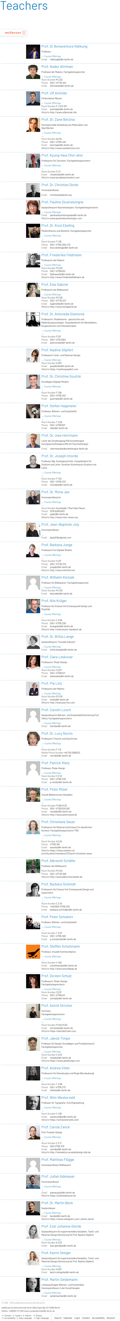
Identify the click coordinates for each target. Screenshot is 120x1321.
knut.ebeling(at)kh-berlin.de (64, 247)
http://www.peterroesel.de (63, 814)
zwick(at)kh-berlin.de (60, 1149)
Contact (86, 1317)
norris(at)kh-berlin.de (60, 755)
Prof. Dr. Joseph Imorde (59, 456)
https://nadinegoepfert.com (64, 369)
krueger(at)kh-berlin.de (61, 626)
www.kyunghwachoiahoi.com (65, 177)
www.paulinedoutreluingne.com (66, 218)
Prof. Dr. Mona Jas (55, 492)
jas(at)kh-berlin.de (59, 514)
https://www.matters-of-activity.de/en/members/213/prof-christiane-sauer (66, 852)
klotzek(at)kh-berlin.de (61, 593)
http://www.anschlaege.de (63, 968)
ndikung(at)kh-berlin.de (61, 59)
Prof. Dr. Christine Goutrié (61, 376)
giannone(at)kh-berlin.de (62, 342)
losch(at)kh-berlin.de (60, 726)
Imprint (28, 1315)
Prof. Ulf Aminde (54, 93)
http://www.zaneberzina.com (65, 148)
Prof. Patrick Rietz (55, 763)
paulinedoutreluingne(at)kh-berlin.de (68, 215)
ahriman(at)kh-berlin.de (62, 85)
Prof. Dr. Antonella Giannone (63, 314)
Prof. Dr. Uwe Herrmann (59, 435)
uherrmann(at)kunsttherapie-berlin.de (69, 448)
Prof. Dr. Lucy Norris (57, 733)
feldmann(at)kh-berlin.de (62, 274)
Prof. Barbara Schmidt (58, 884)
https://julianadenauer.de (63, 1195)
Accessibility (98, 1317)
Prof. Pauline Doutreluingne (62, 202)
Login (77, 1317)
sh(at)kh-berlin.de (59, 428)
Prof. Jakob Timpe (55, 1038)
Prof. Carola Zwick (55, 1127)
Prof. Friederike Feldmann (61, 255)
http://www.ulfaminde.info (63, 112)
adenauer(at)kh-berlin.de (62, 1192)
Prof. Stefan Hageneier (58, 406)
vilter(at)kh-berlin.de (60, 1090)
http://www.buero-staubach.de (66, 629)
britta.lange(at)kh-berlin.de (63, 649)
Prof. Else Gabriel (54, 284)
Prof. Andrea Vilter (55, 1068)
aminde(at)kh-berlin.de (61, 109)
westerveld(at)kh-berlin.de (63, 1116)
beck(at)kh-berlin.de (60, 1216)
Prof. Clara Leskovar (57, 657)
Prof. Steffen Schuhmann (60, 946)
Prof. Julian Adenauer (58, 1176)
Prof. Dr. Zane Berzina (58, 119)
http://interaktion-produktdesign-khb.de (70, 1152)
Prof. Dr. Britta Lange (57, 636)
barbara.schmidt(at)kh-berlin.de (66, 909)
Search (58, 1317)
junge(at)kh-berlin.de (60, 567)
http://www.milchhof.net (62, 570)
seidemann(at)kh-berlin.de (63, 1295)
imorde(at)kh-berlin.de (61, 484)
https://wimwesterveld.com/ (64, 1119)
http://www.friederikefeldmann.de (67, 277)
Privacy (38, 1315)
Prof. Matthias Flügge (57, 1159)
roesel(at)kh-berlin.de (60, 811)
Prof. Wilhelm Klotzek (57, 577)
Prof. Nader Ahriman (57, 66)
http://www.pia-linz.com (62, 702)
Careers (18, 1315)
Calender (67, 1317)
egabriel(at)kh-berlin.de (61, 303)
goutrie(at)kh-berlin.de (61, 398)
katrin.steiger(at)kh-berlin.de (64, 1272)
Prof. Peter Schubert (57, 916)
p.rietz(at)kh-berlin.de (61, 782)
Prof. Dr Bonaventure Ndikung (64, 46)
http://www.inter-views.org (64, 517)
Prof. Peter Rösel (54, 789)
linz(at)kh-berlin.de (59, 699)
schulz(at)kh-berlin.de (61, 998)
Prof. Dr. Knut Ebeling (57, 225)
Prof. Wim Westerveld (58, 1097)
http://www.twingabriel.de (63, 306)
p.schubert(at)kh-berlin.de (63, 939)
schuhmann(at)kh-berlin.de (63, 965)
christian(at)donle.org (61, 194)
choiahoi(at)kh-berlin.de (62, 174)
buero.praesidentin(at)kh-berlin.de (40, 1311)
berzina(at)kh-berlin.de (61, 145)
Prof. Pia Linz (51, 683)
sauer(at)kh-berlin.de (60, 847)
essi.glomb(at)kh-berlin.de (63, 1245)
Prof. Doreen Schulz (56, 976)
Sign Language (42, 1318)
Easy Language (25, 1318)
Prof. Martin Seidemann (59, 1279)
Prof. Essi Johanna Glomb (61, 1226)
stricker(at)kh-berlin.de (61, 1028)
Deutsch (111, 1317)
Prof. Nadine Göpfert (57, 350)
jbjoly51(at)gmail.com (60, 537)
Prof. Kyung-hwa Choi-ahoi (62, 155)
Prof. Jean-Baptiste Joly (60, 524)
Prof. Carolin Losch (56, 710)
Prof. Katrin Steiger (56, 1252)
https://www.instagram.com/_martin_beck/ (72, 1219)
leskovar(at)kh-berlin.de (62, 676)
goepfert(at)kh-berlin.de (62, 366)
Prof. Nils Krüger (54, 600)
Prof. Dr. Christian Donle (59, 184)
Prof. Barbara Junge (56, 545)
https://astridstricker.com (63, 1031)
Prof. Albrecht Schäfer (58, 860)
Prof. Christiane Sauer (58, 821)
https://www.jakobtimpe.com (65, 1060)
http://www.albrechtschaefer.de (66, 876)
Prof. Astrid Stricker (56, 1005)
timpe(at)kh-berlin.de (60, 1057)
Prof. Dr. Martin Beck (57, 1203)
